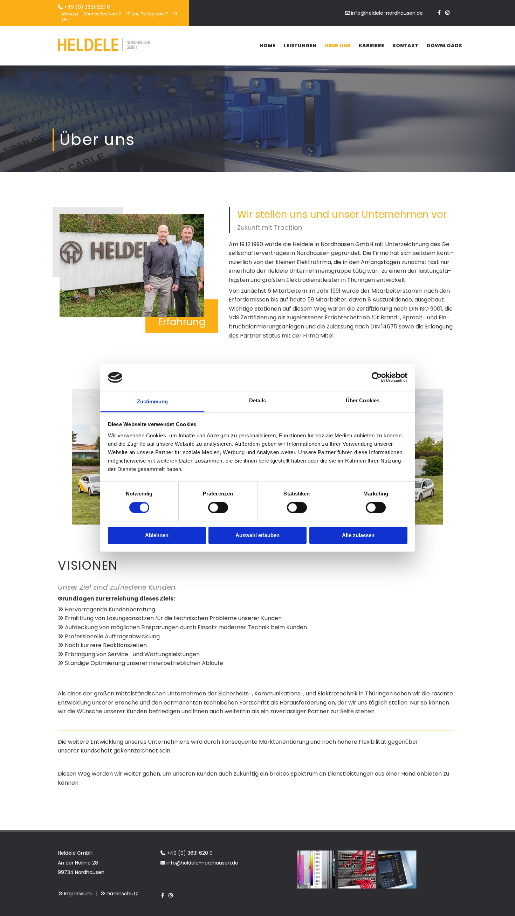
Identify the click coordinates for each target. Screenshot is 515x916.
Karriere (371, 45)
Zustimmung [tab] (152, 401)
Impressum (78, 893)
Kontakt (405, 45)
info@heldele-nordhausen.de (202, 862)
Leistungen (300, 45)
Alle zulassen (358, 535)
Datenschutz (122, 893)
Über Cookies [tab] (362, 400)
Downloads (444, 45)
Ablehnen (157, 535)
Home (267, 45)
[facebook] (439, 11)
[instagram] (447, 11)
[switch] (218, 507)
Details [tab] (257, 400)
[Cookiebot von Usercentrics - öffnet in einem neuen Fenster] (376, 377)
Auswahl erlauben (257, 535)
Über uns (337, 45)
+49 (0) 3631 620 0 (190, 852)
